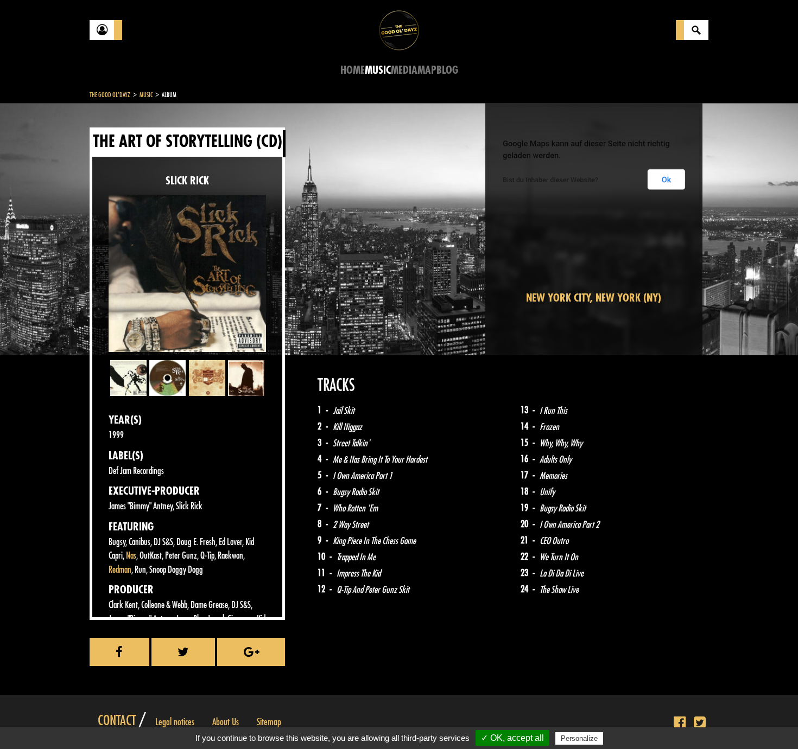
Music (378, 70)
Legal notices (174, 722)
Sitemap (269, 722)
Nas (131, 555)
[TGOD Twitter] (700, 723)
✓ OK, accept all (512, 737)
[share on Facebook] (119, 652)
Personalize (579, 738)
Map (426, 70)
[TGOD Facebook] (680, 723)
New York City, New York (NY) (593, 298)
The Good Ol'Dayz (110, 95)
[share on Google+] (251, 652)
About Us (225, 722)
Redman (120, 569)
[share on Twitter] (183, 652)
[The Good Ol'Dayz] (399, 29)
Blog (447, 70)
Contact (117, 721)
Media (404, 70)
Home (352, 70)
